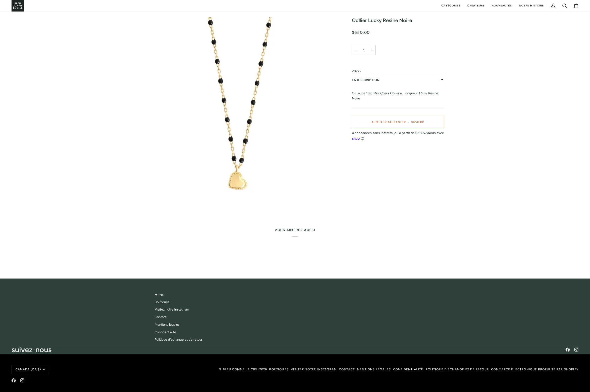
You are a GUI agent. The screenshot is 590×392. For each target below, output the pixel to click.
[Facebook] (568, 350)
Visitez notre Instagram (172, 309)
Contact (160, 317)
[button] (451, 6)
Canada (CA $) (28, 369)
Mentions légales (167, 324)
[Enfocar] (236, 114)
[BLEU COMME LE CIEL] (12, 6)
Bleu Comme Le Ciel (240, 369)
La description (366, 80)
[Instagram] (576, 350)
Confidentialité (165, 332)
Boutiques (162, 302)
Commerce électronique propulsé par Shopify (534, 369)
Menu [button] (160, 295)
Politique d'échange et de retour (178, 339)
